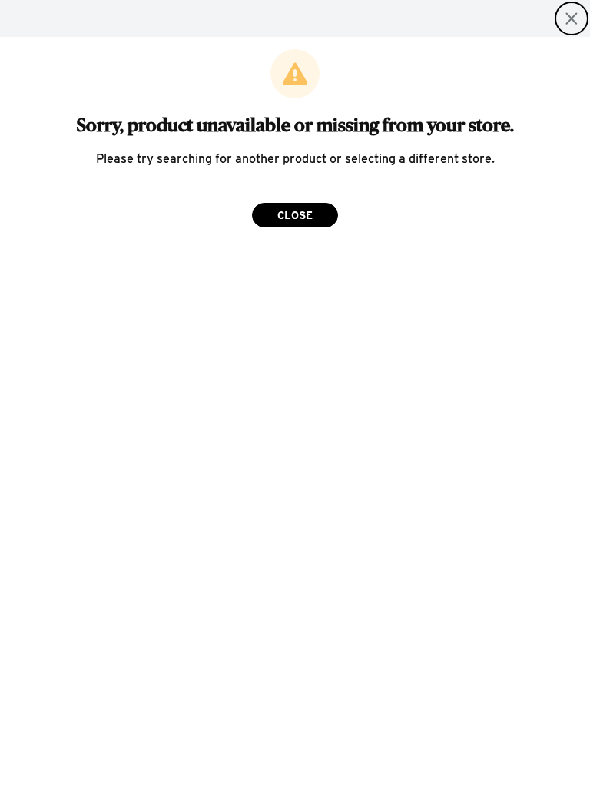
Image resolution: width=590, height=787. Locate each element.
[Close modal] (571, 18)
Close (295, 215)
